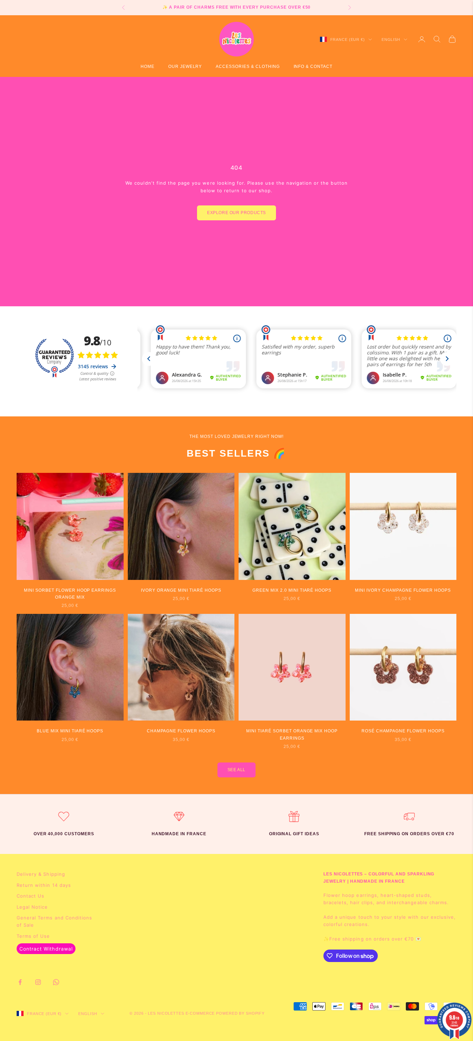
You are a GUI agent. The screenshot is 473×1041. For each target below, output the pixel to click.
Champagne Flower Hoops (181, 731)
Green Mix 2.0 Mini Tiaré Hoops (291, 590)
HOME (147, 66)
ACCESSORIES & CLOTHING (247, 66)
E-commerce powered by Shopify (225, 1013)
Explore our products (236, 212)
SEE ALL (236, 769)
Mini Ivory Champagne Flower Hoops (403, 590)
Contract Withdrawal (46, 949)
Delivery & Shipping (41, 874)
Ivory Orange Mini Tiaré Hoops (181, 590)
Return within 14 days (44, 885)
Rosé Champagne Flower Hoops (403, 731)
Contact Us (30, 896)
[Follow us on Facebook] (20, 982)
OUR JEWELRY (185, 66)
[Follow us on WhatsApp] (56, 982)
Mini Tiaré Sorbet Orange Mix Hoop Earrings (292, 734)
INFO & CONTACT (313, 66)
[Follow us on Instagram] (38, 982)
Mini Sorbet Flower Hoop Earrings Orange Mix (70, 594)
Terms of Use (33, 936)
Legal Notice (32, 907)
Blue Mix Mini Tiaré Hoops (70, 731)
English (391, 39)
